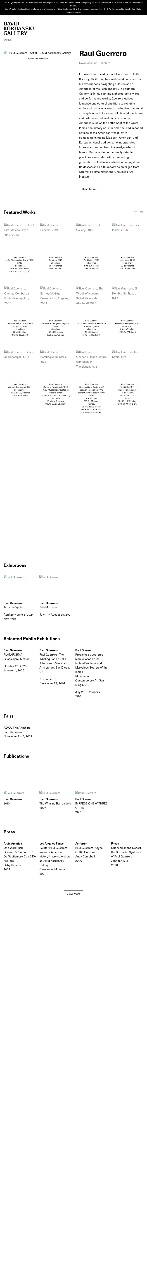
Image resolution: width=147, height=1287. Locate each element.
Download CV (88, 63)
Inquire (105, 63)
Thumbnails (141, 213)
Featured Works (135, 213)
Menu (8, 40)
